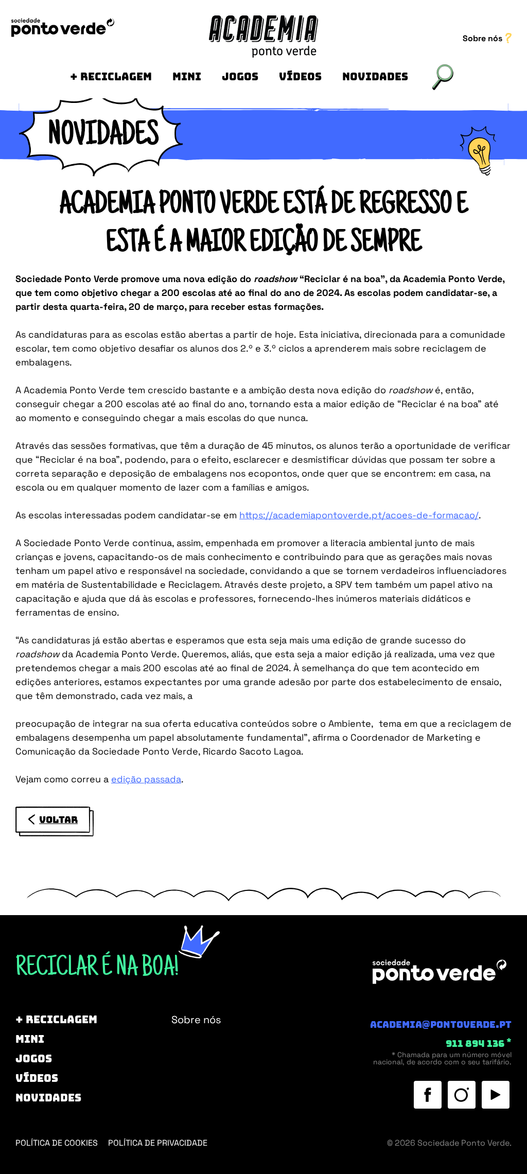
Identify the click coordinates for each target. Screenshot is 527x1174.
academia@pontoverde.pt (441, 1024)
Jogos (240, 77)
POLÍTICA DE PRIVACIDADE (157, 1142)
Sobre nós (483, 38)
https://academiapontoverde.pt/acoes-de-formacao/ (359, 515)
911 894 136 (479, 1043)
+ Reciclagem (111, 77)
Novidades (375, 77)
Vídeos (300, 77)
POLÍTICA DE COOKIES (56, 1142)
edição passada (146, 779)
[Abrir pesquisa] (443, 77)
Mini (186, 77)
